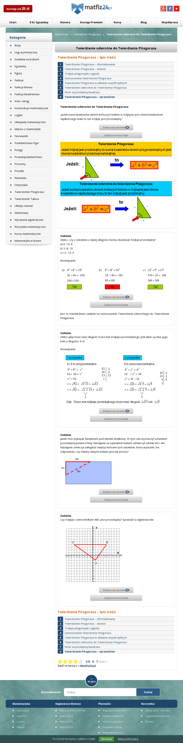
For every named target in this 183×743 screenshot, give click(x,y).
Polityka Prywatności (113, 716)
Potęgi (18, 150)
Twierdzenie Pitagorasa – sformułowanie (90, 64)
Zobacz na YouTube (116, 135)
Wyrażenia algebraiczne (28, 219)
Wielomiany (21, 213)
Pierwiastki (21, 136)
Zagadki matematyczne (158, 716)
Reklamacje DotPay (113, 732)
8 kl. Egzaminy (39, 22)
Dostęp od (18, 8)
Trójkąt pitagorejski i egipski (82, 73)
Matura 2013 (66, 721)
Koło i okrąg (21, 101)
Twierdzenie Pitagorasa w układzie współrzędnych (96, 83)
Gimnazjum (23, 710)
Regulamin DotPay (112, 727)
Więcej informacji (128, 738)
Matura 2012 (66, 727)
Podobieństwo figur (26, 143)
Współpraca (170, 22)
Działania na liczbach (26, 59)
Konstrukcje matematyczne (31, 108)
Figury (18, 73)
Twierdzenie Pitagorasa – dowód (85, 69)
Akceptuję (106, 739)
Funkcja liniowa (23, 87)
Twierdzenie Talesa (26, 199)
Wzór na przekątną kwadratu (82, 92)
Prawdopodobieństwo (28, 157)
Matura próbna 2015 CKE (73, 710)
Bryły (17, 45)
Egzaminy (20, 66)
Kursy (117, 22)
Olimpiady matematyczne (30, 122)
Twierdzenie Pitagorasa (29, 192)
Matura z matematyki (27, 129)
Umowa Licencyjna (113, 721)
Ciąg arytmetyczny (25, 52)
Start (13, 22)
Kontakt (150, 721)
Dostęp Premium (91, 22)
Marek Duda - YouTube (158, 710)
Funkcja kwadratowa (26, 94)
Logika (18, 115)
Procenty (20, 164)
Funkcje (19, 80)
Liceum (21, 721)
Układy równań (23, 206)
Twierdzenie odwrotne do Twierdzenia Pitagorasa (96, 87)
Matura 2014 (66, 716)
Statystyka (21, 185)
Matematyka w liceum (27, 240)
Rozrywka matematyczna (30, 226)
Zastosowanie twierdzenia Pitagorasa (88, 78)
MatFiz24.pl (61, 34)
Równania (20, 178)
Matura (65, 22)
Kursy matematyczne (27, 233)
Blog (144, 22)
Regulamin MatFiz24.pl (114, 710)
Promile (19, 171)
